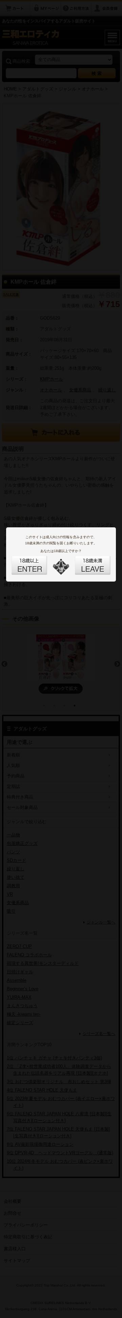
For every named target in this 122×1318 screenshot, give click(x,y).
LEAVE (85, 561)
